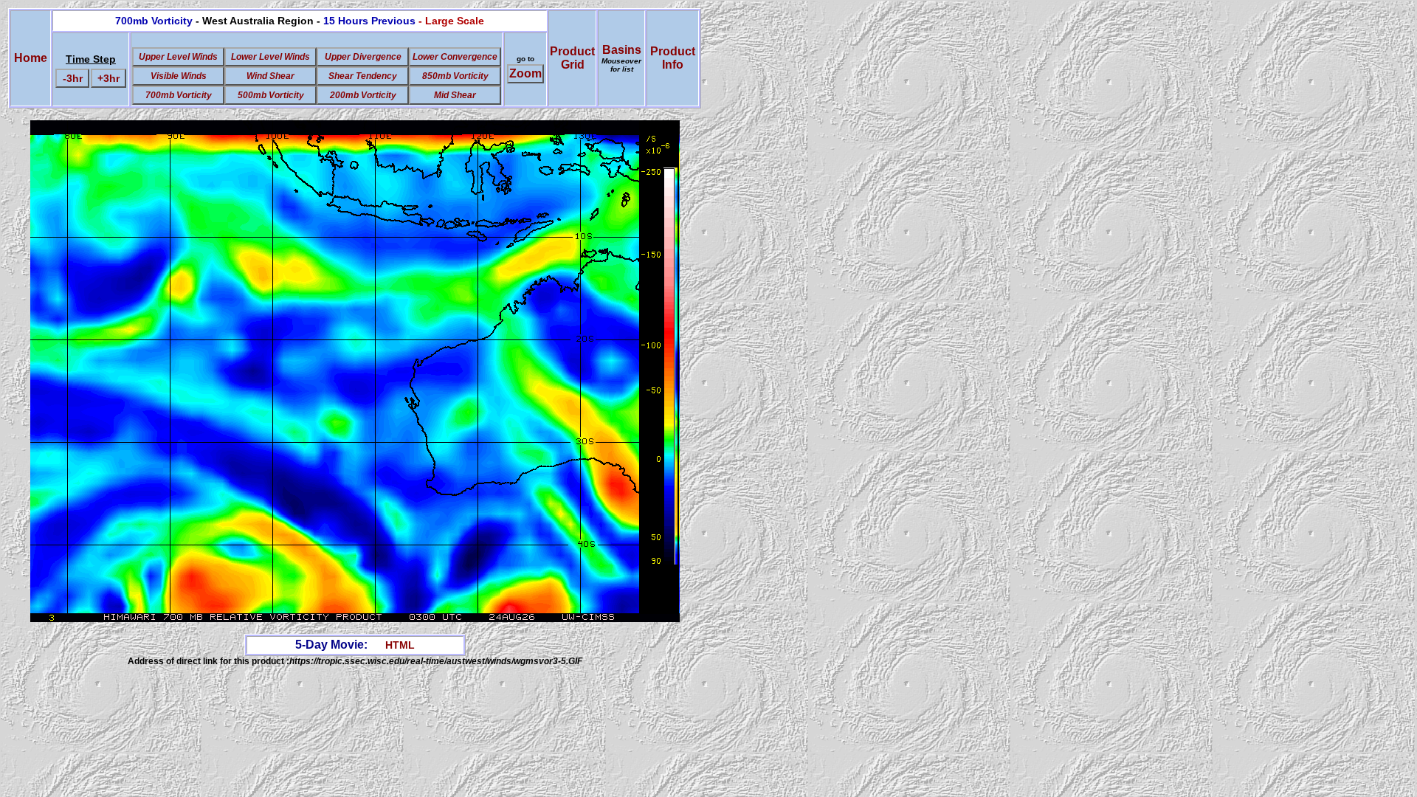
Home (30, 58)
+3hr (108, 78)
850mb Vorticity (455, 76)
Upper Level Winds (178, 57)
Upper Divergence (363, 57)
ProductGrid (572, 58)
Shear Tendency (362, 76)
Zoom (525, 73)
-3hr (73, 78)
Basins (621, 58)
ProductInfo (672, 58)
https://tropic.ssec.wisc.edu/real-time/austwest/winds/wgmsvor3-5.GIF (435, 661)
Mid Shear (455, 95)
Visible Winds (179, 76)
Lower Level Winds (270, 57)
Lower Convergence (455, 57)
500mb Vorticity (271, 95)
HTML (400, 645)
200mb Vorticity (363, 95)
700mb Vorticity (178, 95)
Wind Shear (270, 76)
